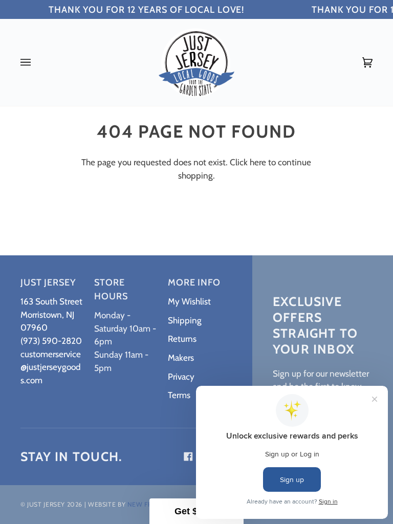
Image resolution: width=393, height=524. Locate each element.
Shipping (185, 320)
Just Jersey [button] (48, 282)
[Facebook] (188, 456)
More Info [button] (194, 282)
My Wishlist (189, 301)
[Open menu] (35, 62)
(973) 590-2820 (51, 340)
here (258, 162)
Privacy (181, 376)
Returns (182, 338)
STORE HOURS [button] (111, 289)
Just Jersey (46, 504)
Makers (181, 357)
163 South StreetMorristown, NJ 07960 (51, 314)
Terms (179, 394)
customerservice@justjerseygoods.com (50, 366)
